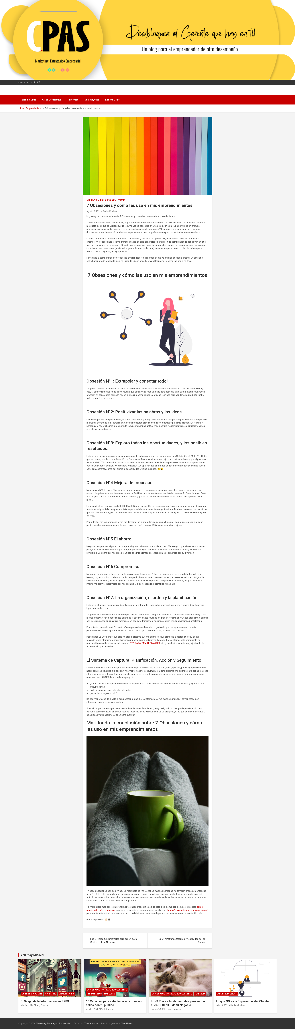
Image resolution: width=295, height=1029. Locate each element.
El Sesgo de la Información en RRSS (45, 1001)
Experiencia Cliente (32, 994)
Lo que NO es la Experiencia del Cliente (242, 1001)
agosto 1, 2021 (158, 1009)
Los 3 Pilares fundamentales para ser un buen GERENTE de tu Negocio (113, 941)
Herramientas (94, 994)
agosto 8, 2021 (94, 211)
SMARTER (155, 643)
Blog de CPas (29, 99)
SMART (145, 643)
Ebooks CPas (112, 99)
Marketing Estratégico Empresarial (53, 1023)
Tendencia (200, 994)
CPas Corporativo (51, 99)
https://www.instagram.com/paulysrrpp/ (187, 910)
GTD (132, 643)
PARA (138, 643)
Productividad (116, 200)
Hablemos (72, 99)
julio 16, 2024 (27, 1005)
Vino (71, 994)
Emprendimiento (96, 200)
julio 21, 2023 (92, 1009)
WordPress (127, 1023)
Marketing (50, 994)
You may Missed (32, 955)
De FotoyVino (92, 99)
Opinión (63, 994)
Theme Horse (91, 1023)
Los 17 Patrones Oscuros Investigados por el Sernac (182, 941)
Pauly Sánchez (110, 211)
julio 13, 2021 (222, 1005)
